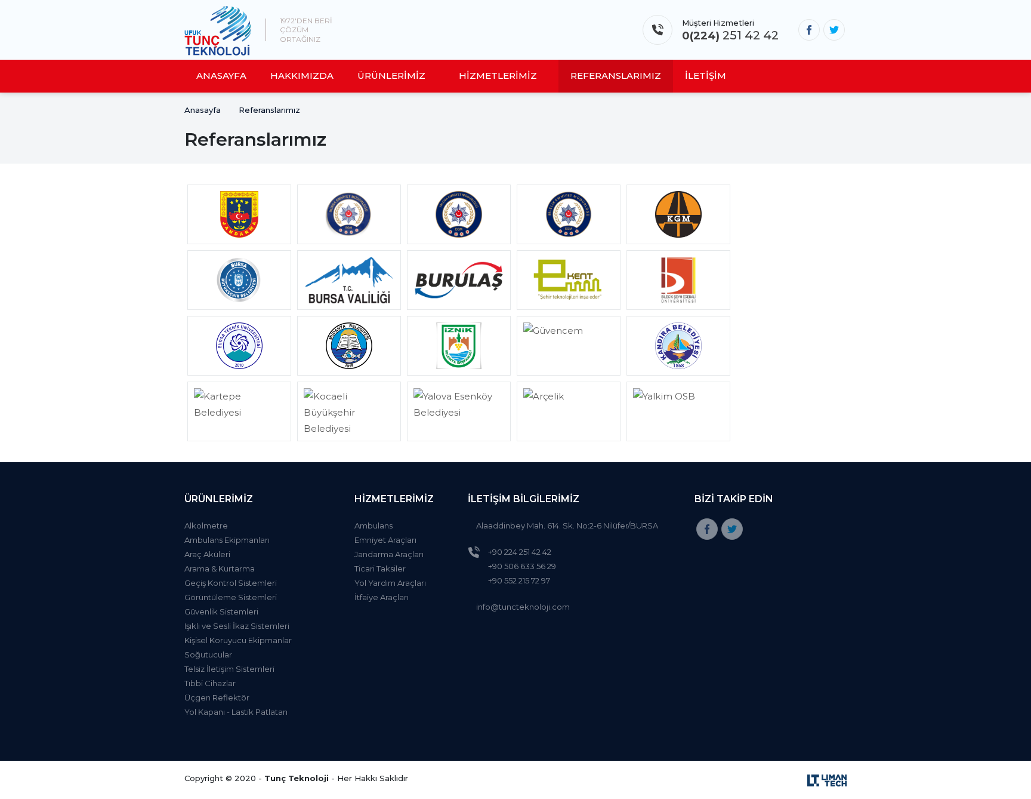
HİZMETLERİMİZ (498, 75)
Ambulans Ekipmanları (227, 540)
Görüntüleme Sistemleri (230, 597)
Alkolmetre (206, 525)
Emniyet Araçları (385, 540)
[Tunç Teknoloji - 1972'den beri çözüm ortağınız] (217, 30)
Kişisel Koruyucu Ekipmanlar (238, 640)
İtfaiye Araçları (381, 597)
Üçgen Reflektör (216, 697)
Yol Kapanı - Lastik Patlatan (236, 712)
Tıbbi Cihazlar (210, 683)
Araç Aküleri (207, 554)
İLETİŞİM (705, 75)
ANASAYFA (221, 75)
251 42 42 (730, 35)
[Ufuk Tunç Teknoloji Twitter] (732, 529)
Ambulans (373, 525)
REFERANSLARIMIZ (615, 75)
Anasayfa (202, 110)
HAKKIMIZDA (302, 75)
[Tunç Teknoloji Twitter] (834, 30)
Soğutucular (208, 654)
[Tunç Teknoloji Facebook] (809, 30)
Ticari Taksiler (380, 568)
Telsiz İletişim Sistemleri (229, 669)
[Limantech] (827, 779)
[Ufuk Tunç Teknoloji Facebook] (707, 529)
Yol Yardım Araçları (390, 583)
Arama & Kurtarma (219, 568)
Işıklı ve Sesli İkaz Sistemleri (236, 626)
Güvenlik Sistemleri (221, 611)
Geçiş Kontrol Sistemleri (230, 583)
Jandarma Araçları (389, 554)
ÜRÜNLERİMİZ (391, 75)
